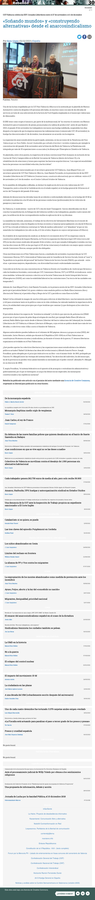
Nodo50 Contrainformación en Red (47, 823)
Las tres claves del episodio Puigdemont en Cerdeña (30, 529)
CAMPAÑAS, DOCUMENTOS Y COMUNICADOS (47, 764)
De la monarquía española (17, 398)
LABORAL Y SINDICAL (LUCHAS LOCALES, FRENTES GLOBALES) (47, 473)
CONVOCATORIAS (47, 739)
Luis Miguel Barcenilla (12, 713)
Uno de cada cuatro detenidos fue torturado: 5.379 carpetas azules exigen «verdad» (45, 709)
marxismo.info (47, 838)
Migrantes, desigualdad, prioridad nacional (26, 598)
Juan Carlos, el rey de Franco (19, 420)
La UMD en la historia (15, 642)
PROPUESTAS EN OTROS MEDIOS (47, 752)
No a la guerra (11, 651)
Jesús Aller (8, 619)
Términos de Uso (55, 890)
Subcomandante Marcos (13, 800)
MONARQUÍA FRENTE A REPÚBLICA (47, 393)
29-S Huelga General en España (47, 878)
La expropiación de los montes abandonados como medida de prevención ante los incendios (45, 578)
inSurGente (47, 809)
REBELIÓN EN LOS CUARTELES (47, 636)
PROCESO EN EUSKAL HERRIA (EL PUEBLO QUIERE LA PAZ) (47, 703)
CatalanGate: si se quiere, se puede (21, 519)
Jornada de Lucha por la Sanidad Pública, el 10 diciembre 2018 (35, 796)
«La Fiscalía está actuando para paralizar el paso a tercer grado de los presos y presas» (47, 721)
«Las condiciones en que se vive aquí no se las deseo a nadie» (35, 449)
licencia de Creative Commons (77, 380)
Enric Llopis (12, 41)
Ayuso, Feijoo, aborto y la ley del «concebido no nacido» (32, 589)
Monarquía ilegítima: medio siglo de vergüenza (28, 410)
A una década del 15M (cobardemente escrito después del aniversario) (39, 694)
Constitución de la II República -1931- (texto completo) (47, 848)
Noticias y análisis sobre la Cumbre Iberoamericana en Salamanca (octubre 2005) (47, 883)
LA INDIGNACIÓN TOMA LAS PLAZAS (47, 670)
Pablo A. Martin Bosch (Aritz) (14, 402)
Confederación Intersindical (47, 868)
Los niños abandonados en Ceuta (21, 543)
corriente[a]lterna (47, 833)
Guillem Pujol (9, 533)
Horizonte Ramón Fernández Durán (48, 873)
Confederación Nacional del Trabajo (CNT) (47, 863)
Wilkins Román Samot (12, 557)
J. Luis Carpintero (11, 547)
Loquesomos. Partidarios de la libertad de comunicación (48, 828)
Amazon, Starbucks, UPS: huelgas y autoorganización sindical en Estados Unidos (45, 490)
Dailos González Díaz (11, 698)
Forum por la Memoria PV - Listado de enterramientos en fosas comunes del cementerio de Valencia (47, 853)
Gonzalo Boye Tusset (11, 523)
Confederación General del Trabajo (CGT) (47, 858)
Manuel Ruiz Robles (11, 646)
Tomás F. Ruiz (9, 414)
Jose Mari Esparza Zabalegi (14, 734)
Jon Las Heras (9, 632)
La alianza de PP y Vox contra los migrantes (26, 562)
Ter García (8, 725)
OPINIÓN (47, 571)
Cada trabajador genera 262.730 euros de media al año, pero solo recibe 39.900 (43, 478)
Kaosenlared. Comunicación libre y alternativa (47, 818)
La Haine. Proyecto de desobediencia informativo (47, 813)
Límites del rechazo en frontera (20, 553)
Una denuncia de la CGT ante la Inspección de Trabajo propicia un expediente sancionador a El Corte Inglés (43, 504)
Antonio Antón (9, 679)
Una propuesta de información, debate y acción (28, 787)
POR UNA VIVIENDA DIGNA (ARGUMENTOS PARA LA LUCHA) (47, 429)
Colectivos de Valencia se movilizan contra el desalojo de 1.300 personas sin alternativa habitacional (42, 462)
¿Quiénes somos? (65, 894)
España (36, 40)
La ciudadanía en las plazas (18, 685)
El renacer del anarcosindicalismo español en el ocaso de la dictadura (39, 615)
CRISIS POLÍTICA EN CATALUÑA (47, 514)
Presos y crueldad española (18, 731)
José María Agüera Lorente (13, 689)
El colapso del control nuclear (19, 661)
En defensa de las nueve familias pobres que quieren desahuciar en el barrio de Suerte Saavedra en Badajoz (47, 435)
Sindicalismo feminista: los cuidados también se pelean (32, 628)
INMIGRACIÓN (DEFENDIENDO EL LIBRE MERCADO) (47, 538)
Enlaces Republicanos (47, 843)
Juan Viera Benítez (11, 441)
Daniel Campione (10, 424)
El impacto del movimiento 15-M (21, 675)
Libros (47, 607)
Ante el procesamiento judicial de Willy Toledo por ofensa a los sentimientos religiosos (43, 773)
